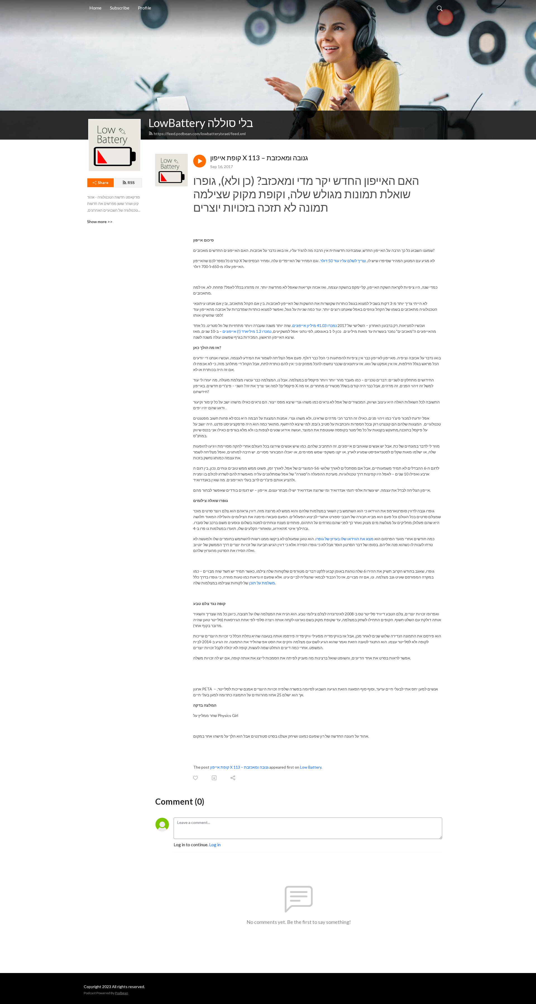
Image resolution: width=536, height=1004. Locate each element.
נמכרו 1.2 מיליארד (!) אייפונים (246, 331)
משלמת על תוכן (262, 582)
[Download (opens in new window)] (214, 778)
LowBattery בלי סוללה (201, 123)
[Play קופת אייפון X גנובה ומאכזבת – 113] (199, 161)
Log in (215, 844)
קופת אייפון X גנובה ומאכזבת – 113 (259, 158)
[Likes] (196, 778)
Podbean (121, 993)
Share (103, 182)
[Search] (440, 7)
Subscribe (119, 7)
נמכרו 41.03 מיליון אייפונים (314, 325)
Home (95, 7)
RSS (131, 182)
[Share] (233, 778)
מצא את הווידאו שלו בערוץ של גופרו (344, 538)
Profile (144, 7)
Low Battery (310, 767)
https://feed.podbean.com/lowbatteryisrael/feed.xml (200, 133)
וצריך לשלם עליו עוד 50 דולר (343, 260)
